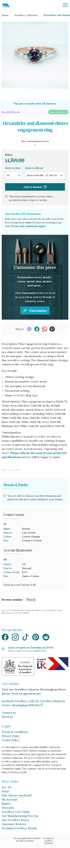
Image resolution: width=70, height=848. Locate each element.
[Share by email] (29, 329)
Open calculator (58, 112)
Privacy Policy (11, 736)
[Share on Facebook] (36, 329)
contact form (39, 651)
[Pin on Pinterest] (52, 329)
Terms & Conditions (15, 732)
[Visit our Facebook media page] (5, 638)
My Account (9, 799)
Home (5, 15)
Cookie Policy (10, 740)
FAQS (5, 791)
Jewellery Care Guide (16, 811)
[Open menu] (65, 5)
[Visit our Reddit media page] (45, 638)
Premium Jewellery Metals (19, 828)
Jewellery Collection (26, 15)
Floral (31, 599)
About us (7, 716)
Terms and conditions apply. (28, 226)
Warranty (8, 807)
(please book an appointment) (21, 693)
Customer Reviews (14, 824)
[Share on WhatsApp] (44, 329)
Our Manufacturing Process (20, 816)
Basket (6, 803)
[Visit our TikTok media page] (25, 638)
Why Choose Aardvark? (17, 795)
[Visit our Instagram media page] (15, 638)
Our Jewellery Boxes (15, 820)
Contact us (9, 712)
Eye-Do (7, 787)
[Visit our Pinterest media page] (35, 638)
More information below (35, 141)
